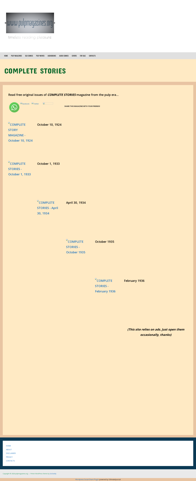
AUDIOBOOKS (52, 56)
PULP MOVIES (40, 56)
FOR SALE (83, 56)
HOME (6, 56)
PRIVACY (9, 457)
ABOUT (9, 449)
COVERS (74, 56)
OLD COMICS (29, 56)
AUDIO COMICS (63, 56)
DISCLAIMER (11, 453)
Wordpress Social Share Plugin (87, 479)
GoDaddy (53, 474)
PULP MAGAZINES (16, 56)
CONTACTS (92, 56)
